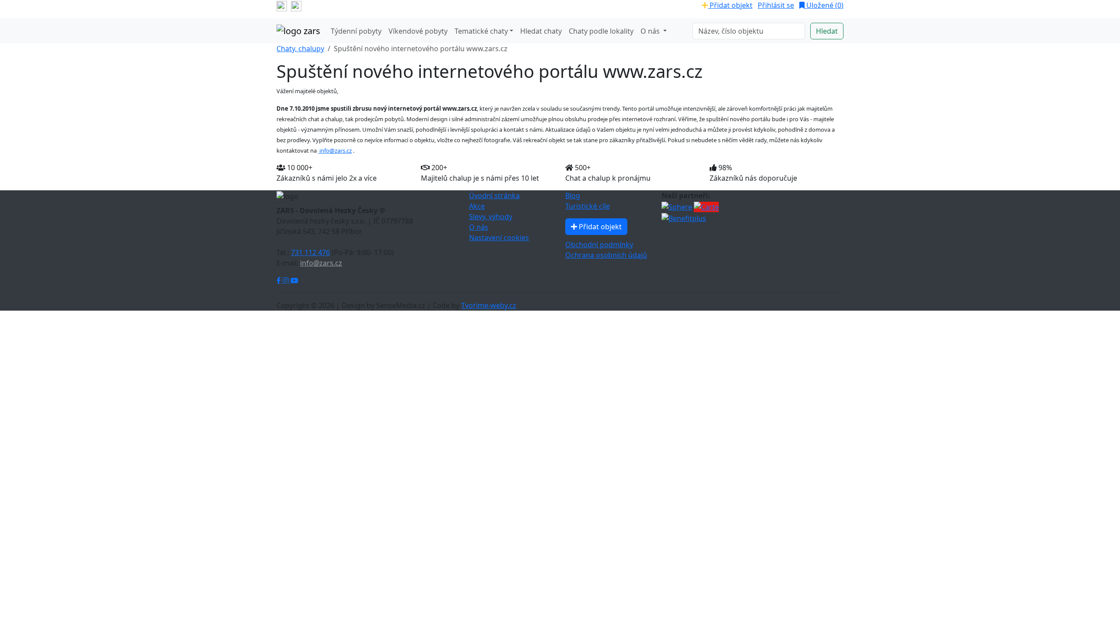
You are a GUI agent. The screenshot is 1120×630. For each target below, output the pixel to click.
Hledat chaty (541, 31)
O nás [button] (651, 31)
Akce (477, 206)
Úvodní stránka (494, 195)
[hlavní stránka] (298, 31)
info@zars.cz (335, 150)
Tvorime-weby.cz (488, 305)
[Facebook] (279, 280)
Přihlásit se (776, 5)
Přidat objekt (730, 5)
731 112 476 (310, 252)
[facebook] (281, 5)
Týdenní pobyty (356, 31)
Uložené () (824, 5)
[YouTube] (294, 280)
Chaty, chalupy (300, 48)
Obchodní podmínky (599, 244)
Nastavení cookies (499, 237)
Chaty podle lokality (601, 31)
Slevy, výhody (490, 216)
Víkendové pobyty (418, 31)
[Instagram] (286, 280)
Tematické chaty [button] (481, 31)
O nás (478, 227)
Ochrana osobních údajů (606, 255)
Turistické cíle (587, 206)
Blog (572, 195)
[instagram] (296, 5)
